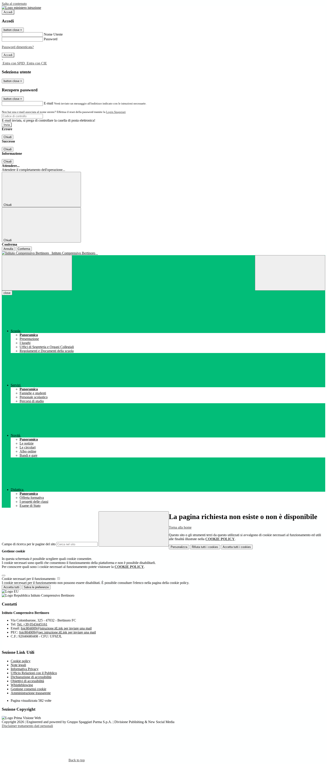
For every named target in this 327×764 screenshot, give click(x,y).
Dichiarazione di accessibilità (31, 677)
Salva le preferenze (36, 587)
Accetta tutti (237, 547)
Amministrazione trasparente (31, 693)
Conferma (24, 249)
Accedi (8, 12)
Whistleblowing (22, 685)
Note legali (18, 665)
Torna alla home (180, 527)
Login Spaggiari (116, 112)
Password (50, 39)
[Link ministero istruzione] (21, 8)
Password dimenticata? (18, 47)
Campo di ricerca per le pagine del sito (29, 544)
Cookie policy (20, 661)
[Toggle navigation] (37, 273)
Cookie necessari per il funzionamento (29, 579)
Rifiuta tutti (205, 547)
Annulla (8, 249)
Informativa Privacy (24, 669)
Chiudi (8, 137)
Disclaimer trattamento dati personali (27, 726)
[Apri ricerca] (290, 273)
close (7, 293)
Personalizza (179, 547)
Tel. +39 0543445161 (32, 624)
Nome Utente (53, 34)
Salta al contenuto (14, 4)
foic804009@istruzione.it (56, 628)
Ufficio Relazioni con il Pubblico (34, 673)
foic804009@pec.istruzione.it (57, 632)
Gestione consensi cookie (28, 689)
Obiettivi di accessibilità (27, 681)
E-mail (48, 103)
